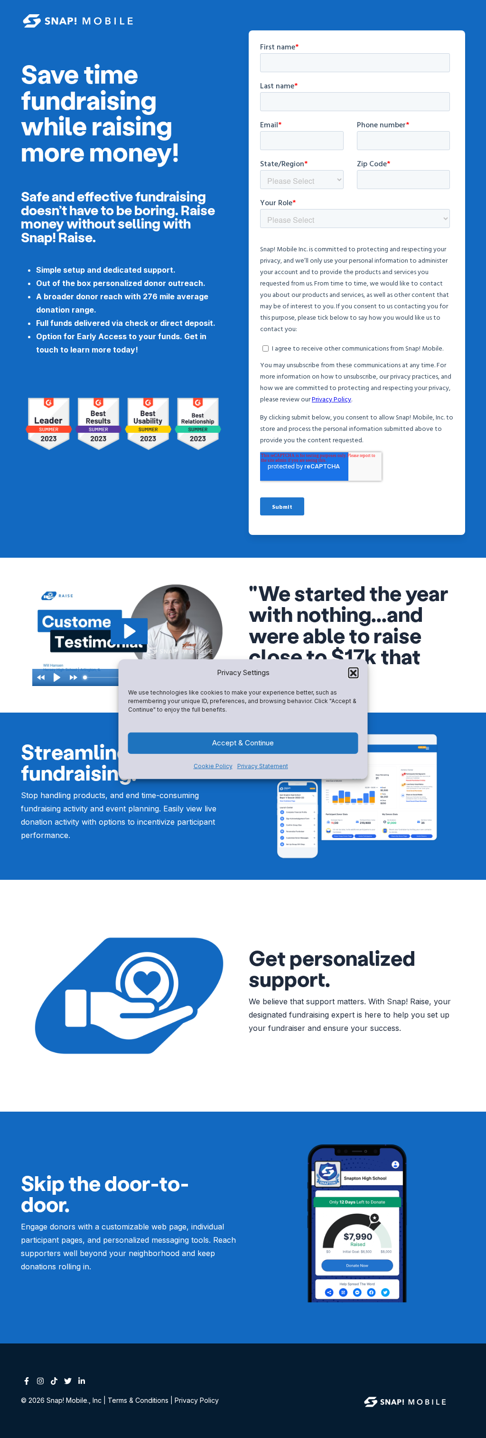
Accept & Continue (243, 742)
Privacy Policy (197, 1400)
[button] (353, 672)
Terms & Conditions (138, 1400)
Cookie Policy (213, 766)
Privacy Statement (262, 766)
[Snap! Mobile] (406, 1401)
